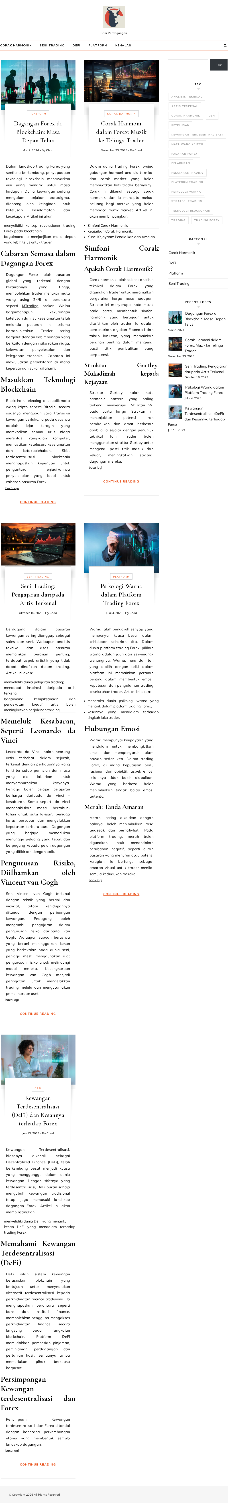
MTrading (30, 306)
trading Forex (207, 220)
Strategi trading (186, 201)
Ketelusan (180, 125)
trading (121, 166)
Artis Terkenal (184, 106)
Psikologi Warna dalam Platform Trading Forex (121, 594)
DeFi (76, 45)
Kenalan (123, 45)
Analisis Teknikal (186, 96)
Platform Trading (187, 182)
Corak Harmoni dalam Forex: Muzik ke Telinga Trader (121, 132)
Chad (49, 150)
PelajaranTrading (187, 172)
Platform (97, 45)
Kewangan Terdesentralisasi (197, 134)
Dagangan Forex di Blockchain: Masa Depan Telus (38, 132)
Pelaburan (180, 163)
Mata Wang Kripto (187, 144)
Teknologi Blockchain (190, 210)
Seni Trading (52, 45)
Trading (178, 220)
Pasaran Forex (184, 153)
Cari (219, 65)
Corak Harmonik (16, 45)
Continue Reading (38, 502)
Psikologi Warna (186, 191)
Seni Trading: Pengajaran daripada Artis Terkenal (38, 594)
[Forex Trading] (114, 18)
